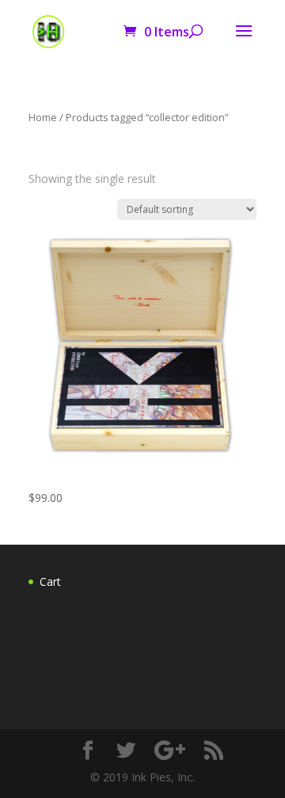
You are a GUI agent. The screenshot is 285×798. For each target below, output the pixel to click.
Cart (50, 581)
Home (42, 117)
